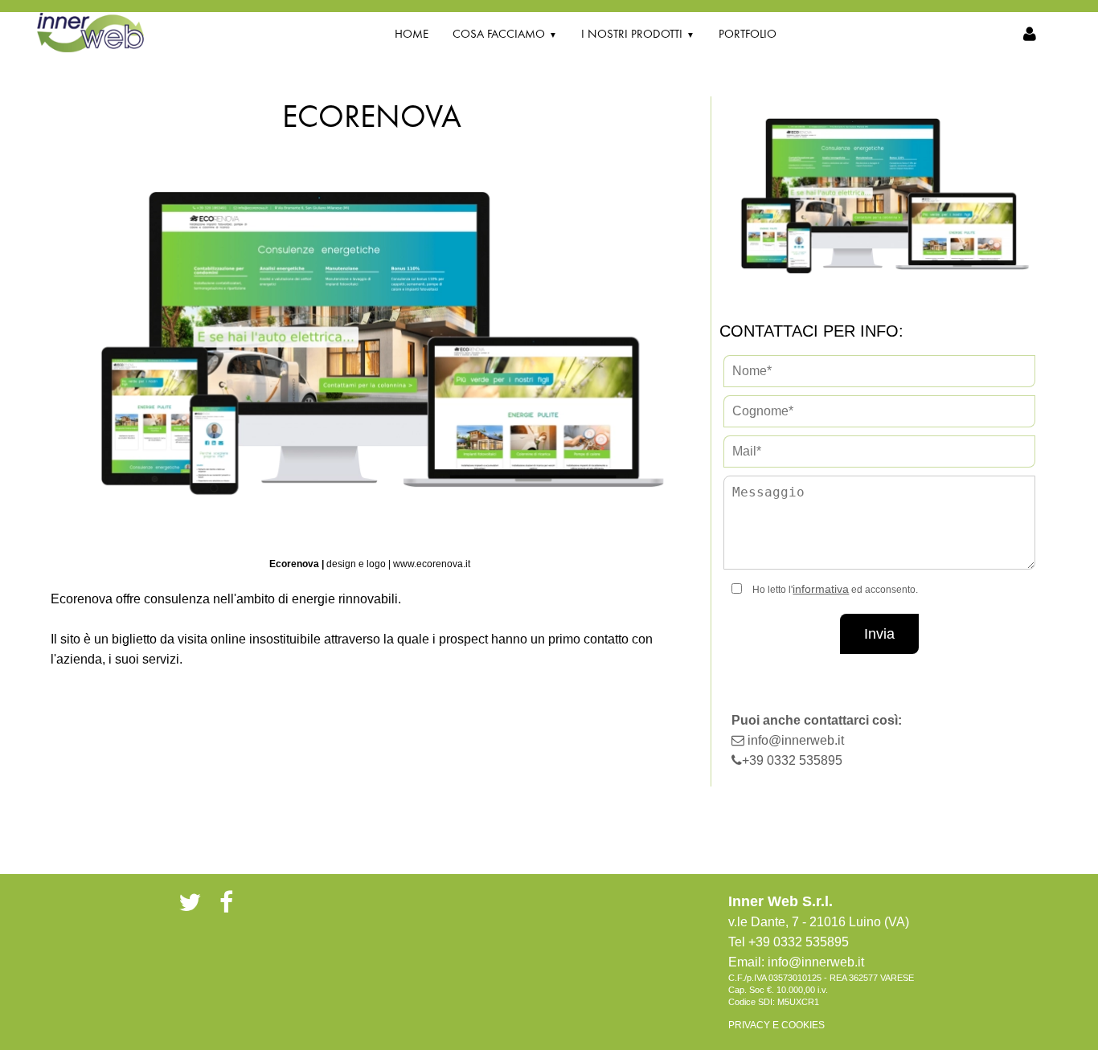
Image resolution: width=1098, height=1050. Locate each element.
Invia (879, 634)
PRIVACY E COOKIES (776, 1025)
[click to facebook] (226, 902)
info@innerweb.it (796, 740)
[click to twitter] (189, 902)
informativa (821, 588)
